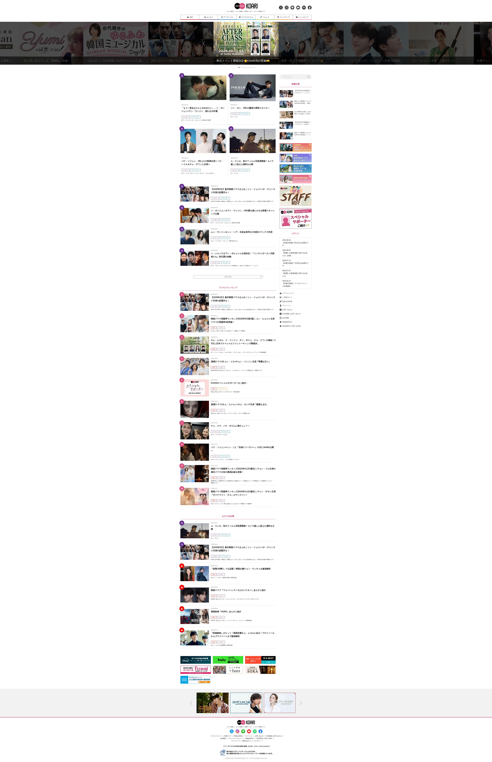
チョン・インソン (241, 370)
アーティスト (229, 17)
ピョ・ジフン (243, 352)
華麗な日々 (251, 370)
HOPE (213, 620)
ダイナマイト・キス (217, 503)
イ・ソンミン (215, 352)
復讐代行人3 (223, 481)
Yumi (217, 392)
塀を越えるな (234, 241)
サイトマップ (235, 741)
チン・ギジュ (234, 352)
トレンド (266, 17)
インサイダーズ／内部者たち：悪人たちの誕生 (235, 265)
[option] (212, 703)
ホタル (212, 173)
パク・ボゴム (223, 434)
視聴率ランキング (267, 481)
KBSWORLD (215, 370)
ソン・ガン (234, 117)
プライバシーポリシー (235, 738)
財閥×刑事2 (226, 577)
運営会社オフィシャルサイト (251, 741)
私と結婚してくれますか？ (232, 503)
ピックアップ (285, 17)
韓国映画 (249, 620)
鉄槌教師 (263, 352)
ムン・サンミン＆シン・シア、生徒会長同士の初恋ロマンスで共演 (241, 232)
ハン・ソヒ (224, 459)
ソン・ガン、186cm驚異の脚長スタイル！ (250, 108)
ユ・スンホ (234, 173)
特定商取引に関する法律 (291, 326)
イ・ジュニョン (227, 599)
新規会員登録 (287, 301)
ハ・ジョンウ (254, 265)
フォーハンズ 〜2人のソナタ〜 (250, 599)
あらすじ (223, 370)
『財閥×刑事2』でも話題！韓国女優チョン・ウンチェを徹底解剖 (241, 569)
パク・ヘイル (205, 173)
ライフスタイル (247, 17)
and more (228, 277)
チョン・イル (231, 370)
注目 (191, 17)
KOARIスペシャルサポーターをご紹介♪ (229, 383)
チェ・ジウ (215, 434)
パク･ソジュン (195, 173)
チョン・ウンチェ (217, 577)
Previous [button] (191, 702)
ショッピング (303, 17)
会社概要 (285, 318)
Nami (213, 392)
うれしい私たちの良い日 (219, 331)
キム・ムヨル (224, 352)
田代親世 (237, 392)
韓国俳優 (229, 645)
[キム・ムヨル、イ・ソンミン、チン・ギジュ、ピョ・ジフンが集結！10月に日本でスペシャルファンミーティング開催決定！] (194, 345)
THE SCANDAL (216, 201)
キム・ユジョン (228, 413)
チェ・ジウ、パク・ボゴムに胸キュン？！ (230, 426)
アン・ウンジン (186, 120)
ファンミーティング (254, 352)
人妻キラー (230, 331)
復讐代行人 (215, 481)
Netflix (213, 599)
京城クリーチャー (234, 459)
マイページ (286, 305)
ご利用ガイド (287, 297)
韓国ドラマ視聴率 (240, 331)
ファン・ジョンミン (239, 620)
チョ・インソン (227, 620)
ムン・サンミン (223, 241)
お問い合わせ (287, 310)
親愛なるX (247, 413)
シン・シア (215, 241)
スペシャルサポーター (226, 392)
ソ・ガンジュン (197, 120)
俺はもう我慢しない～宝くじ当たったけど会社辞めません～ (239, 201)
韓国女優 (234, 577)
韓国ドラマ (270, 201)
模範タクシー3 (248, 481)
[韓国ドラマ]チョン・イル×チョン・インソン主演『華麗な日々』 (241, 361)
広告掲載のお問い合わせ (291, 314)
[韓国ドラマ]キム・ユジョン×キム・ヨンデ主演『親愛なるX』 (239, 404)
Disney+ (214, 413)
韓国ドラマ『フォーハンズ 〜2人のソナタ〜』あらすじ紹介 (238, 590)
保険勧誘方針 (287, 322)
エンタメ (210, 17)
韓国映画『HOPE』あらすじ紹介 (226, 611)
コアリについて (288, 293)
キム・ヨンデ (238, 413)
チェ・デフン (186, 173)
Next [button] (301, 702)
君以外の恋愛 (207, 120)
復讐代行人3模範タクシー (235, 481)
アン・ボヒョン (216, 265)
